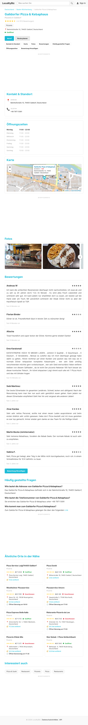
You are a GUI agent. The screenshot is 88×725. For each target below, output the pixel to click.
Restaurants (58, 671)
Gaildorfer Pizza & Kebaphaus (44, 167)
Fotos (33, 44)
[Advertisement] (44, 71)
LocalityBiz (8, 3)
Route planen (22, 38)
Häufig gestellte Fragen (61, 44)
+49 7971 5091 (16, 111)
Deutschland (9, 9)
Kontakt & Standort (13, 44)
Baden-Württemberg (24, 9)
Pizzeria (9, 25)
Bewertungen (44, 44)
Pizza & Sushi (12, 671)
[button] (45, 178)
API (60, 720)
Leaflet (66, 190)
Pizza (47, 671)
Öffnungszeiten (12, 48)
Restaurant (25, 671)
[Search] (71, 3)
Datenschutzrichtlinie (50, 720)
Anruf (9, 38)
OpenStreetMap (76, 190)
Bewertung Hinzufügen (29, 48)
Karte (26, 44)
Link (66, 510)
